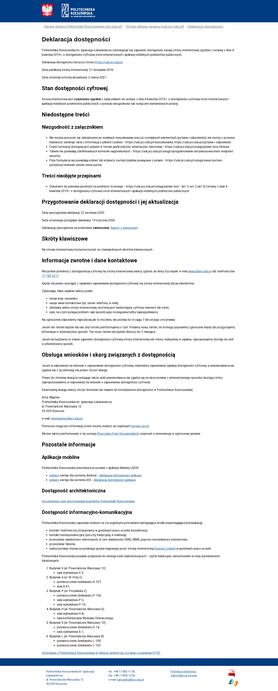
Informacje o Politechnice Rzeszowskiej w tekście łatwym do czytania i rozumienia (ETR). (101, 653)
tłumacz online (165, 548)
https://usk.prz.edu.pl (109, 62)
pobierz (54, 475)
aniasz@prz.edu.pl (200, 271)
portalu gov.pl (140, 426)
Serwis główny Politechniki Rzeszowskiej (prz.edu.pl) (83, 27)
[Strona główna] (68, 16)
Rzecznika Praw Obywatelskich (118, 433)
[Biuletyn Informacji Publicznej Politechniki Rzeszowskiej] (231, 676)
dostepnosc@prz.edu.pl (67, 418)
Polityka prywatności (183, 671)
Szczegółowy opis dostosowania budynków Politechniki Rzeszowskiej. (88, 501)
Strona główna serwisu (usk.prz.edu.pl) (155, 27)
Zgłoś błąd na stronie (184, 675)
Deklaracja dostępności (205, 27)
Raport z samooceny (124, 228)
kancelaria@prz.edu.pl (130, 679)
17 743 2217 (50, 276)
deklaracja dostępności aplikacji (120, 475)
